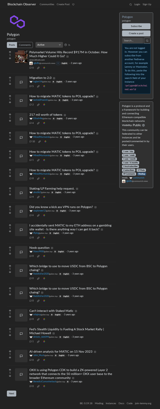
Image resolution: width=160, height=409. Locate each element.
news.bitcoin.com (37, 60)
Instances (111, 403)
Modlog (141, 174)
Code (129, 403)
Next (11, 393)
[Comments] (21, 82)
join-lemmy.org (143, 403)
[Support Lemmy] (73, 4)
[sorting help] (65, 45)
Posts (12, 45)
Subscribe (136, 26)
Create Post (63, 4)
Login (137, 4)
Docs (121, 403)
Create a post (136, 33)
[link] (38, 68)
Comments (25, 45)
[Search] (130, 4)
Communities (47, 4)
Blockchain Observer (22, 4)
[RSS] (69, 45)
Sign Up (147, 4)
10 (33, 142)
